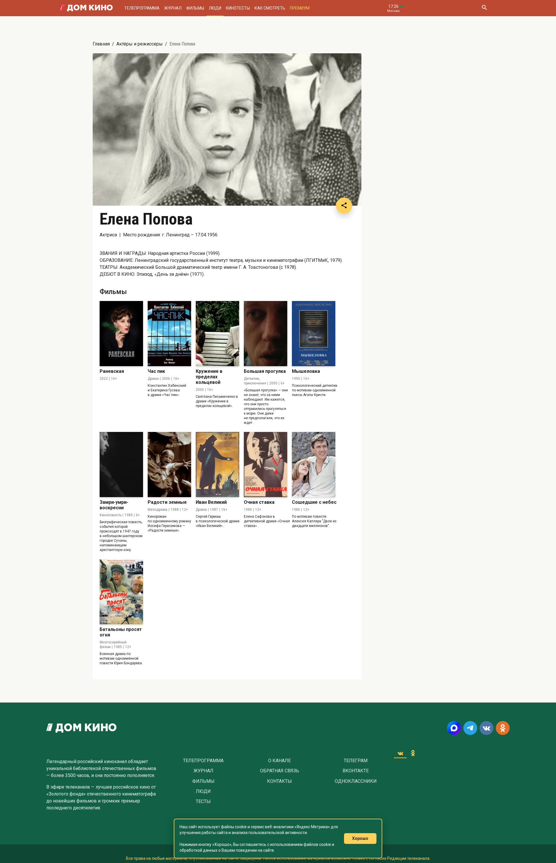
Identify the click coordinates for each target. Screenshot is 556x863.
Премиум (300, 8)
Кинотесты (238, 8)
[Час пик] (169, 333)
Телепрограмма (142, 8)
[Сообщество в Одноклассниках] (503, 728)
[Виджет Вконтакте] (400, 753)
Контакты (279, 781)
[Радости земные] (169, 464)
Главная (101, 44)
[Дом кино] (86, 8)
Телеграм (355, 760)
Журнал (173, 8)
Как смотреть (270, 8)
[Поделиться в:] (344, 206)
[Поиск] (484, 8)
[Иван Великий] (217, 464)
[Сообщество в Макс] (454, 728)
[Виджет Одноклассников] (413, 753)
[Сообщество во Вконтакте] (486, 728)
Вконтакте (356, 770)
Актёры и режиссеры (139, 44)
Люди (215, 8)
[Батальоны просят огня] (121, 591)
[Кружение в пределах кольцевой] (217, 333)
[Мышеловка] (313, 333)
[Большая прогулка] (265, 333)
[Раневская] (121, 333)
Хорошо (360, 838)
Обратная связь (279, 770)
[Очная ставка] (265, 464)
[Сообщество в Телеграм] (470, 728)
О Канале (279, 760)
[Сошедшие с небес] (313, 464)
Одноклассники (356, 781)
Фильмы (195, 8)
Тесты (203, 801)
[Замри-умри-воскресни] (121, 464)
